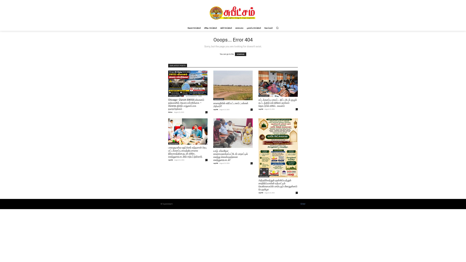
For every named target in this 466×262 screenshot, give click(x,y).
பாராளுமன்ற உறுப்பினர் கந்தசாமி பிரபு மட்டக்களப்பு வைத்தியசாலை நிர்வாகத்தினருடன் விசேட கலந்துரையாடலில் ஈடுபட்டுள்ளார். (187, 152)
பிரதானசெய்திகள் (218, 99)
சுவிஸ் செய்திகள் (173, 96)
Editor (170, 112)
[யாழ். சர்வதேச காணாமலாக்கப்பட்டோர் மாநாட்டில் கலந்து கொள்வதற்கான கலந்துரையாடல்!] (233, 133)
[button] (277, 28)
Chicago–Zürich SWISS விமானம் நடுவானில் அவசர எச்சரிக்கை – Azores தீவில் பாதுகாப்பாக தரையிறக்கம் (186, 104)
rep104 (215, 109)
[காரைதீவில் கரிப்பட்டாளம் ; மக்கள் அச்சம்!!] (233, 85)
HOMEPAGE (240, 54)
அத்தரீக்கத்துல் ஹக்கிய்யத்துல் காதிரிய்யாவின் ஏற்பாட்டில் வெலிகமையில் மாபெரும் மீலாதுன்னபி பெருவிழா (277, 185)
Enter (303, 204)
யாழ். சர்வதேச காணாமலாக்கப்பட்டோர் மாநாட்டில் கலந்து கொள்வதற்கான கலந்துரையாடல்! (230, 155)
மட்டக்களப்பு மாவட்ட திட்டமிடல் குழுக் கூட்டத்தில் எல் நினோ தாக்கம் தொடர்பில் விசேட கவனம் (277, 102)
